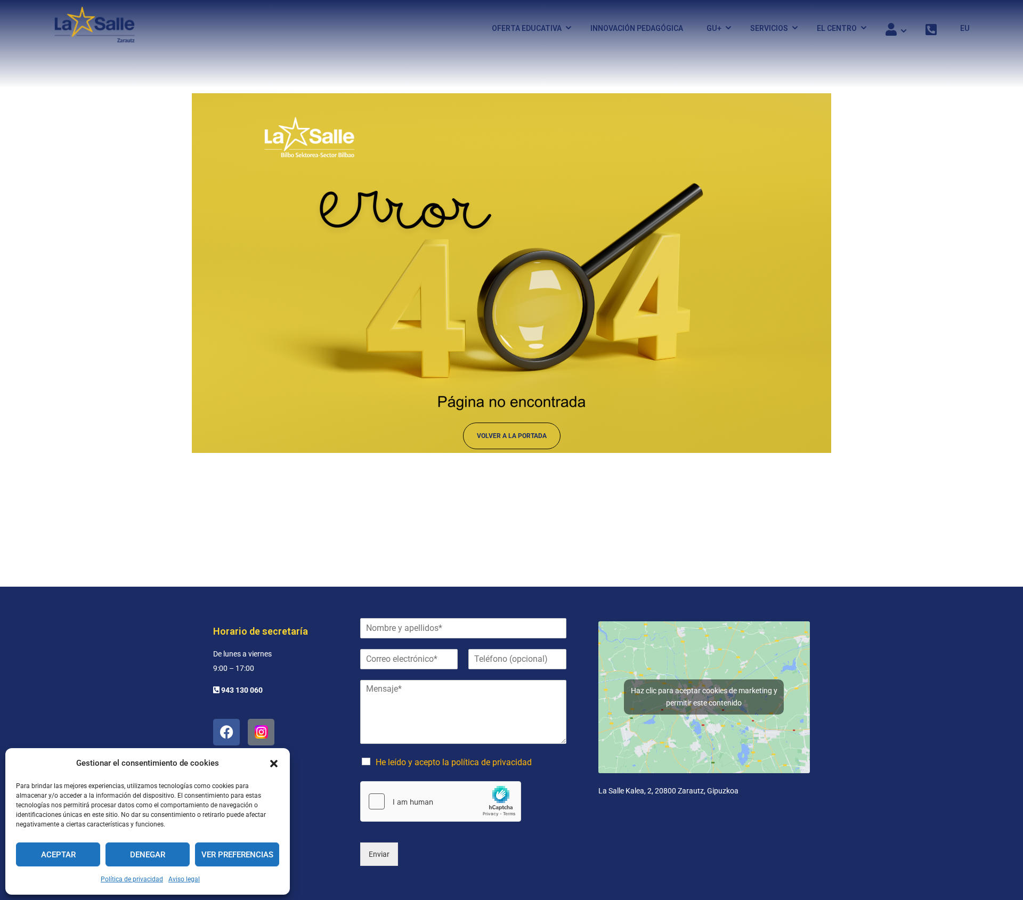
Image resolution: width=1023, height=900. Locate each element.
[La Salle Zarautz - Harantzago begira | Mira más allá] (94, 28)
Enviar (379, 854)
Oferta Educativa (527, 28)
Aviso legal (184, 879)
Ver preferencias (237, 855)
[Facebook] (226, 732)
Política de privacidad (132, 879)
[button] (274, 763)
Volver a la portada (512, 436)
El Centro (837, 28)
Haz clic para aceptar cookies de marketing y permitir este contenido (704, 696)
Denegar (147, 855)
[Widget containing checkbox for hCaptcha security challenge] (440, 801)
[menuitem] (959, 28)
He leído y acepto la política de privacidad (454, 762)
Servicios (769, 28)
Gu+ (714, 28)
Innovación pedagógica (636, 28)
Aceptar (58, 855)
